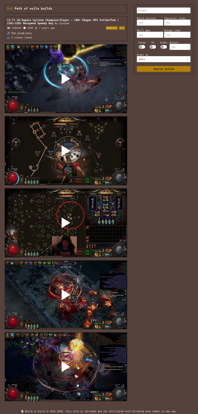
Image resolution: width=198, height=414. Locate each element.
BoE (10, 8)
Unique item (172, 30)
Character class (175, 18)
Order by (142, 55)
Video (163, 43)
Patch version (146, 18)
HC (152, 43)
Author (174, 42)
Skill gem (143, 30)
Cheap (142, 43)
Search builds (163, 69)
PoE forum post (21, 33)
